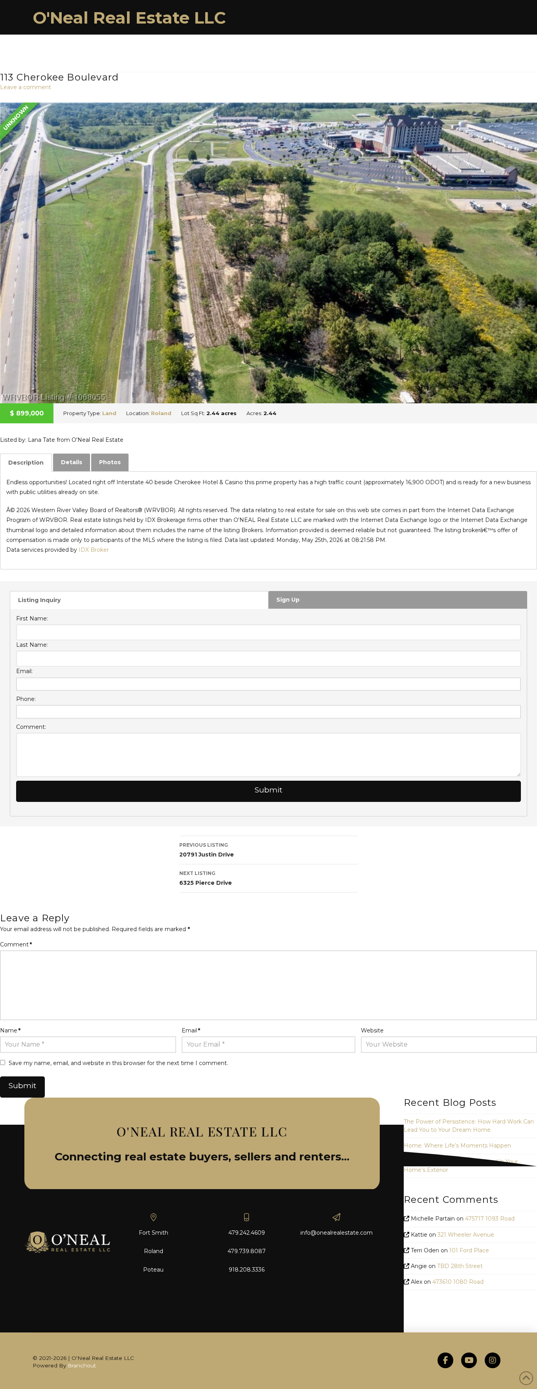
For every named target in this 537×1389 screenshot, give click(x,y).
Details (71, 462)
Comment (16, 944)
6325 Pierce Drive (205, 878)
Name (10, 1030)
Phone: (26, 699)
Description (26, 462)
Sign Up (288, 599)
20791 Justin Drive (206, 850)
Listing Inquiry (39, 600)
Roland (161, 413)
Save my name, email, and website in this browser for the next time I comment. (118, 1063)
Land (109, 413)
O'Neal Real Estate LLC (129, 17)
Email (191, 1030)
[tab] (26, 463)
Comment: (31, 726)
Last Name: (32, 644)
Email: (24, 671)
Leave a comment (25, 87)
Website (372, 1030)
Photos (110, 462)
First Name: (32, 618)
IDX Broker (94, 549)
